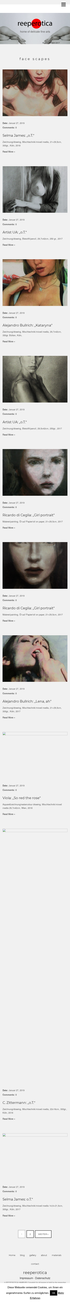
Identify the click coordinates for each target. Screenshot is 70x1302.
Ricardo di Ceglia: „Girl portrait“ (29, 515)
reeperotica (35, 1272)
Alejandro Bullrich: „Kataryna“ (27, 325)
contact (35, 1264)
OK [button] (53, 1293)
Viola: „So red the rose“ (22, 798)
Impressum (27, 1278)
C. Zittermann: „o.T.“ (19, 1103)
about (44, 1255)
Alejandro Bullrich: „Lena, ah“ (27, 701)
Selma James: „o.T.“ (18, 135)
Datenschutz (42, 1278)
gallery (32, 1255)
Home (12, 1255)
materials (56, 1255)
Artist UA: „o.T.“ (15, 232)
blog (22, 1255)
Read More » (9, 151)
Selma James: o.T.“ (18, 1199)
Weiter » (43, 1234)
